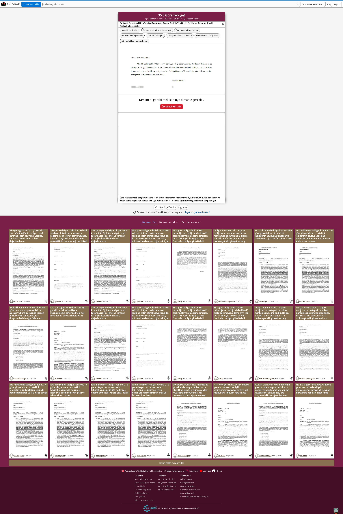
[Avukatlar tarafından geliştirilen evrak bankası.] (10, 4)
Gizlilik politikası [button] (142, 493)
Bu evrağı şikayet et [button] (143, 479)
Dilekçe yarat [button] (186, 479)
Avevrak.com (131, 470)
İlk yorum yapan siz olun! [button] (197, 212)
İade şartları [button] (140, 496)
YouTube (207, 470)
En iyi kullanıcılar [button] (166, 489)
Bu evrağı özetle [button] (187, 493)
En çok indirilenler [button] (166, 479)
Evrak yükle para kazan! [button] (145, 482)
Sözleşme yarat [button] (187, 482)
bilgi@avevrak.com (175, 470)
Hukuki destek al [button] (187, 486)
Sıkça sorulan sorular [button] (144, 500)
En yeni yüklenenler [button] (167, 482)
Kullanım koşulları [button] (143, 489)
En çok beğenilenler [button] (167, 486)
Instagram (193, 470)
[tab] (149, 222)
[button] (297, 4)
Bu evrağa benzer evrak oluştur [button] (194, 496)
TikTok (219, 470)
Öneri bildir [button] (140, 486)
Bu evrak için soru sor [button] (190, 489)
